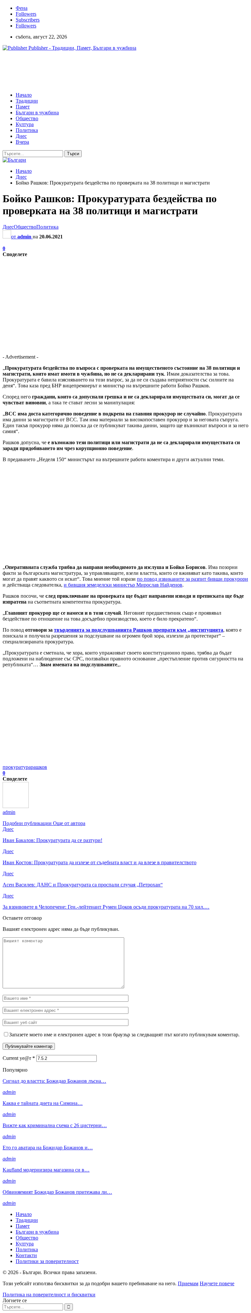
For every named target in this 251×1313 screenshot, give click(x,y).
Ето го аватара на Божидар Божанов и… (48, 1147)
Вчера (22, 142)
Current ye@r (19, 1058)
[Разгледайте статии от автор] (16, 806)
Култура (25, 124)
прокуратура (17, 767)
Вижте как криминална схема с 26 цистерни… (55, 1125)
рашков (39, 767)
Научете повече (217, 1283)
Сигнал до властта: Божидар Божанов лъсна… (54, 1081)
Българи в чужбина (37, 112)
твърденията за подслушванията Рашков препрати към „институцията (138, 630)
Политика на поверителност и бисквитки (49, 1294)
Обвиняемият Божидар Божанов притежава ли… (57, 1192)
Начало (24, 95)
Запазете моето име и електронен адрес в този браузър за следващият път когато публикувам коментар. (124, 1034)
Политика (27, 130)
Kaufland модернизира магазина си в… (46, 1170)
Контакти (26, 1255)
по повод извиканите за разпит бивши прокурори (192, 579)
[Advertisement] (122, 71)
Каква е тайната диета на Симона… (43, 1103)
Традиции (27, 101)
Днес (21, 136)
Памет (23, 106)
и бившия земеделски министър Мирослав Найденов (123, 585)
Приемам (188, 1283)
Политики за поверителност (47, 1261)
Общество (27, 118)
